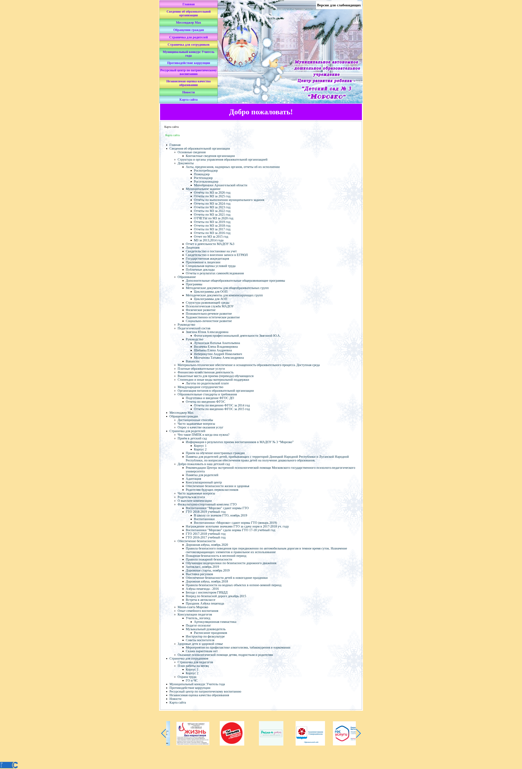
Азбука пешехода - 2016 (202, 588)
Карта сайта (188, 99)
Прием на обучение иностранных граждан (215, 453)
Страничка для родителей (188, 37)
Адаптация (193, 478)
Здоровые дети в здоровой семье (200, 643)
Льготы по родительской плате (207, 383)
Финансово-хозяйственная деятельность (205, 372)
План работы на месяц (193, 665)
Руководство (186, 324)
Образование (187, 277)
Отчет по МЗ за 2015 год (211, 236)
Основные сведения (192, 152)
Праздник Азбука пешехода (205, 603)
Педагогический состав (194, 328)
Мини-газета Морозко (193, 607)
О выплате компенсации (195, 500)
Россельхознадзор (206, 181)
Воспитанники (204, 519)
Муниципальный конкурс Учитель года (188, 53)
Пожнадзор (202, 174)
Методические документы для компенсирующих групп (224, 295)
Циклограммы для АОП (210, 299)
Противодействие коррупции (188, 63)
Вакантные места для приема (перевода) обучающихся (215, 376)
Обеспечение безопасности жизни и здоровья (217, 486)
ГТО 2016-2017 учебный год (206, 537)
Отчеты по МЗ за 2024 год (212, 203)
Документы (186, 163)
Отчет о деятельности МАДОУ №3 (210, 244)
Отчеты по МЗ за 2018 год (212, 225)
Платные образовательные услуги (201, 368)
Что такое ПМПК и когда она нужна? (203, 434)
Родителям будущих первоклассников (212, 489)
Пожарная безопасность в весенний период (216, 555)
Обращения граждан (188, 30)
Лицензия (192, 247)
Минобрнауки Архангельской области (220, 185)
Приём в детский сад (192, 438)
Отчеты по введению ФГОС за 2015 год (222, 409)
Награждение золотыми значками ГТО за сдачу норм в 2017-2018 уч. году (237, 526)
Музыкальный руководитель (206, 629)
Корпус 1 (200, 445)
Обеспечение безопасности (197, 541)
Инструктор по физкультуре (205, 636)
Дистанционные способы (195, 420)
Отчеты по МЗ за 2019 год (212, 222)
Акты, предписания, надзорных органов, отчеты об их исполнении (233, 167)
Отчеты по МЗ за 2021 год (212, 214)
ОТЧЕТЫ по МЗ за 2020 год (213, 218)
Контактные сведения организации (210, 156)
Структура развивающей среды (207, 302)
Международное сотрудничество (200, 387)
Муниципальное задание (203, 189)
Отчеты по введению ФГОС (205, 401)
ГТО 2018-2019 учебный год (206, 511)
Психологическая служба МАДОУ (210, 306)
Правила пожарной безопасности (209, 559)
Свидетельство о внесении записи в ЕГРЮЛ (217, 255)
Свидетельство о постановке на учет (211, 251)
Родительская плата (191, 497)
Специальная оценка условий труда (211, 266)
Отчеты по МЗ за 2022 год (212, 211)
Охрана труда (187, 677)
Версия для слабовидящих (339, 5)
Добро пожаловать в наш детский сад (204, 464)
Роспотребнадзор (206, 170)
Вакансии (192, 361)
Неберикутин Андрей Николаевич (218, 354)
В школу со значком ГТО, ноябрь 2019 (220, 515)
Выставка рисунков (199, 574)
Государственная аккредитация (207, 258)
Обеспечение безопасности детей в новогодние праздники (227, 577)
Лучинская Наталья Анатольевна (217, 343)
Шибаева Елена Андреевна (213, 350)
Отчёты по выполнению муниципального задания (229, 200)
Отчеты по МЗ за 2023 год (212, 207)
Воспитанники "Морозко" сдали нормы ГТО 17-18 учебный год (230, 530)
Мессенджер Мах (188, 22)
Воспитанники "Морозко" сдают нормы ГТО (217, 508)
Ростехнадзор (203, 178)
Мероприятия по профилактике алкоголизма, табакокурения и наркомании (238, 647)
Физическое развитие (201, 310)
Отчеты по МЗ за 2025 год (212, 196)
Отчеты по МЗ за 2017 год (212, 229)
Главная (188, 4)
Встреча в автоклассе (200, 599)
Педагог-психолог (198, 625)
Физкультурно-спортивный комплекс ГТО (207, 504)
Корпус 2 (200, 449)
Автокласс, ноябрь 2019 (202, 566)
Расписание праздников (210, 632)
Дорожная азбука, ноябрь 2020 (207, 544)
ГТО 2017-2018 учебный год (206, 533)
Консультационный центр (204, 482)
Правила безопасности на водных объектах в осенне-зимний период (233, 585)
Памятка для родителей (202, 475)
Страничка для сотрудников (189, 44)
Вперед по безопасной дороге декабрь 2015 (216, 596)
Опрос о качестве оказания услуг (200, 427)
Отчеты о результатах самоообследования (215, 273)
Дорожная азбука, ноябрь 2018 (207, 581)
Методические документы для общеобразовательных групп (227, 288)
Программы (194, 284)
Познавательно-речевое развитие (209, 313)
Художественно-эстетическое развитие (213, 317)
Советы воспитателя (200, 640)
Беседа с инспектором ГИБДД (207, 592)
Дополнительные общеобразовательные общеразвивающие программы (235, 280)
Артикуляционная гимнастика (215, 621)
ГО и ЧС (192, 680)
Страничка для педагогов (195, 662)
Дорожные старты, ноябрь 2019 (208, 570)
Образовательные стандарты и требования (207, 394)
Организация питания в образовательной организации (216, 390)
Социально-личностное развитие (209, 321)
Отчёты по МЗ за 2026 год (212, 192)
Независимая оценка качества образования (188, 83)
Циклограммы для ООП (211, 291)
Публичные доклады (200, 269)
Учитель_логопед (198, 618)
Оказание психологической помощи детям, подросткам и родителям (225, 654)
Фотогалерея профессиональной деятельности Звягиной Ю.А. (237, 335)
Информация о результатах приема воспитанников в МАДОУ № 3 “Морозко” (240, 442)
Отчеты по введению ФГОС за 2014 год (222, 405)
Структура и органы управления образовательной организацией (223, 159)
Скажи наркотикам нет (202, 651)
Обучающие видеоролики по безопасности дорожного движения (231, 563)
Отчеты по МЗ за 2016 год (212, 233)
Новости (188, 92)
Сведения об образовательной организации (189, 13)
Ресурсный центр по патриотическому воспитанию (188, 72)
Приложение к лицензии (203, 262)
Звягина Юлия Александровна (207, 332)
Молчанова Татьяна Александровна (219, 357)
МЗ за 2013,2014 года (208, 240)
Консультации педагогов (195, 614)
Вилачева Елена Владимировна (216, 346)
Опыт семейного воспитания (198, 610)
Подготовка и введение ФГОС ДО (210, 398)
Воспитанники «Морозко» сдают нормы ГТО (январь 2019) (235, 522)
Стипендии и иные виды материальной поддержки (213, 379)
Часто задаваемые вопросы (196, 423)
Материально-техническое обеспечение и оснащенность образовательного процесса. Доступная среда (249, 365)
